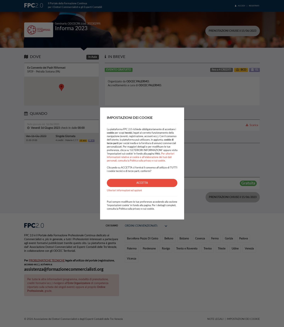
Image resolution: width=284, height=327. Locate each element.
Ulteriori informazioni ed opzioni (124, 190)
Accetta (142, 183)
